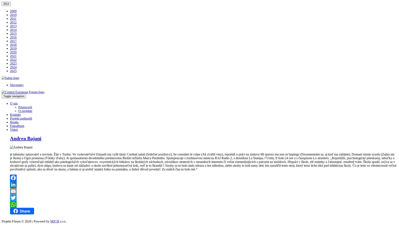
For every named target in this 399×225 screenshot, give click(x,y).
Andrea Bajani (25, 138)
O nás (14, 103)
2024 (13, 67)
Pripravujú (25, 107)
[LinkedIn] (203, 184)
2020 (13, 52)
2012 (13, 22)
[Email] (203, 191)
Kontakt (15, 114)
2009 (13, 11)
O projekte (25, 111)
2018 (13, 44)
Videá (14, 129)
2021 (13, 56)
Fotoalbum (17, 126)
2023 (13, 63)
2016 (13, 37)
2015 (13, 33)
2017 (13, 41)
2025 (13, 71)
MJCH (54, 221)
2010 (13, 15)
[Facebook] (203, 178)
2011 (13, 18)
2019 (13, 48)
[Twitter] (203, 197)
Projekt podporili (21, 118)
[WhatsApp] (203, 204)
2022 (13, 59)
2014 (13, 30)
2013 (6, 3)
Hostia (14, 122)
